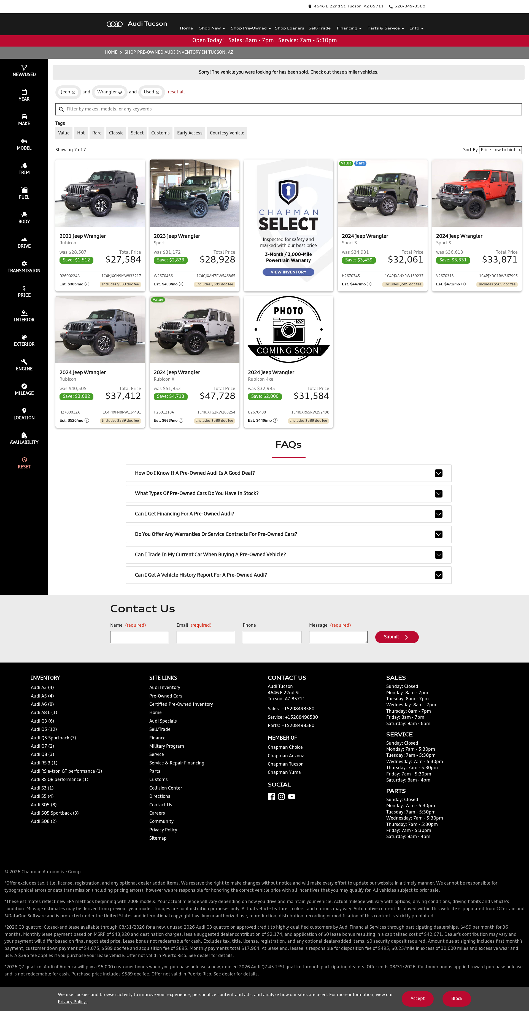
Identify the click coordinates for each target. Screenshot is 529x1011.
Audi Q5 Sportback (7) (53, 738)
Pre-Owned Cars (165, 696)
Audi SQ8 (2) (44, 822)
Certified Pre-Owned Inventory (181, 704)
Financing (347, 28)
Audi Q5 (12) (44, 730)
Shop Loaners (289, 28)
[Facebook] (271, 796)
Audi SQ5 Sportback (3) (55, 813)
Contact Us (160, 805)
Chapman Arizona (286, 756)
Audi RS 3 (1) (44, 763)
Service (156, 755)
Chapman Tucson (286, 764)
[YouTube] (291, 796)
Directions (159, 796)
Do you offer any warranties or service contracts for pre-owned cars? (216, 534)
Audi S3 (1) (42, 788)
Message (330, 625)
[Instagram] (281, 796)
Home (186, 28)
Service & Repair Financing (176, 763)
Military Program (166, 746)
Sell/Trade (320, 28)
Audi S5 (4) (42, 796)
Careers (157, 813)
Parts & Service (384, 28)
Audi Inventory (164, 688)
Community (161, 822)
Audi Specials (163, 721)
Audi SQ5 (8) (44, 805)
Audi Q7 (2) (42, 746)
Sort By (470, 150)
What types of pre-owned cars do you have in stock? (197, 493)
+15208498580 (298, 709)
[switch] (63, 133)
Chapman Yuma (284, 773)
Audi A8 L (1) (44, 713)
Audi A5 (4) (42, 696)
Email (194, 625)
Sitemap (158, 838)
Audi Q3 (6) (42, 721)
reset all (176, 92)
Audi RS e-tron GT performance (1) (66, 771)
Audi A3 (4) (42, 688)
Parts (154, 771)
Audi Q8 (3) (42, 755)
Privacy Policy (163, 830)
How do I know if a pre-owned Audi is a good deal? (195, 473)
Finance (157, 738)
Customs (158, 780)
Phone (249, 625)
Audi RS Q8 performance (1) (59, 780)
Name (128, 625)
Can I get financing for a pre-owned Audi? (184, 514)
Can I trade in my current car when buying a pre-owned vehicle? (210, 554)
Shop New (210, 28)
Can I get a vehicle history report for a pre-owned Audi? (201, 575)
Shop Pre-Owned (249, 28)
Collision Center (165, 788)
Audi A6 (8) (42, 704)
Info (414, 28)
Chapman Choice (285, 747)
